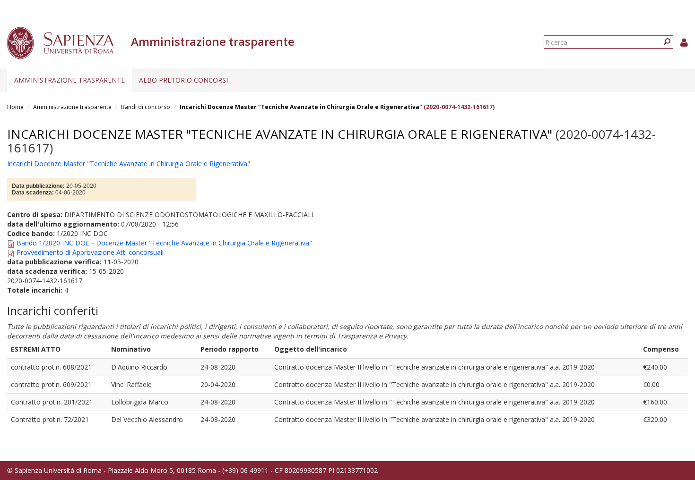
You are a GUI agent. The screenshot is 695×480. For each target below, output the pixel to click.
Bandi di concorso (145, 107)
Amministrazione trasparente (69, 80)
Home (15, 107)
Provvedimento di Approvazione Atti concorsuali (90, 252)
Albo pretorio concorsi (183, 80)
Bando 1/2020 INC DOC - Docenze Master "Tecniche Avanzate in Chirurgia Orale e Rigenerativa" (164, 242)
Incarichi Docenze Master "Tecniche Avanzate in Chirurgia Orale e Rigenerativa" (301, 107)
